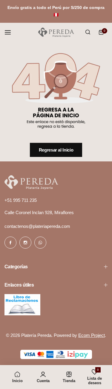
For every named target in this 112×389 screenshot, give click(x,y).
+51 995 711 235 (20, 200)
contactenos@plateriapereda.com (37, 226)
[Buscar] (87, 32)
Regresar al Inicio (56, 149)
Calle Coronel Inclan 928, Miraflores (39, 212)
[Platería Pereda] (56, 32)
